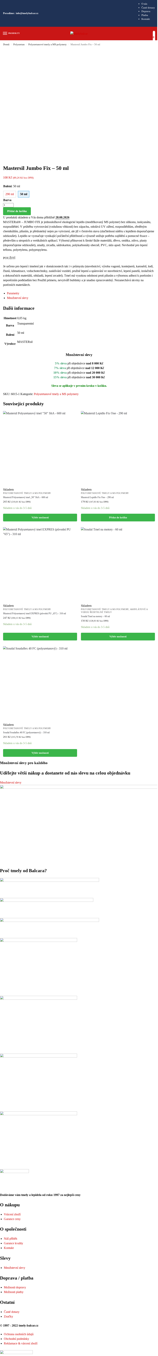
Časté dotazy (148, 7)
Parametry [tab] (13, 293)
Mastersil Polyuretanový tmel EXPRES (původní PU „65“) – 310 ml (34, 613)
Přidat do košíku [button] (118, 517)
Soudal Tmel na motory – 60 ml (95, 616)
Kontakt (145, 19)
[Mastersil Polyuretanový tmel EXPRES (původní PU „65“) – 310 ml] (40, 564)
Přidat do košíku (17, 211)
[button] (154, 35)
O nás (144, 3)
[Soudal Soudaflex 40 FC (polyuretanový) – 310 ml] (40, 683)
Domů (6, 44)
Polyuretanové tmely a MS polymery (47, 44)
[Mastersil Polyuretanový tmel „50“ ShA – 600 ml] (40, 448)
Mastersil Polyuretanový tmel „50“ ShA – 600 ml (25, 497)
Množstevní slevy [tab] (17, 298)
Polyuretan (19, 44)
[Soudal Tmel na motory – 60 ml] (118, 564)
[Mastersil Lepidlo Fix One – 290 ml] (118, 448)
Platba (144, 15)
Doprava (145, 11)
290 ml (9, 194)
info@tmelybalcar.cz (27, 13)
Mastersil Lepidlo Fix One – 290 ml (97, 497)
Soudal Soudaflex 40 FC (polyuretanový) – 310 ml (26, 732)
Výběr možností (40, 517)
